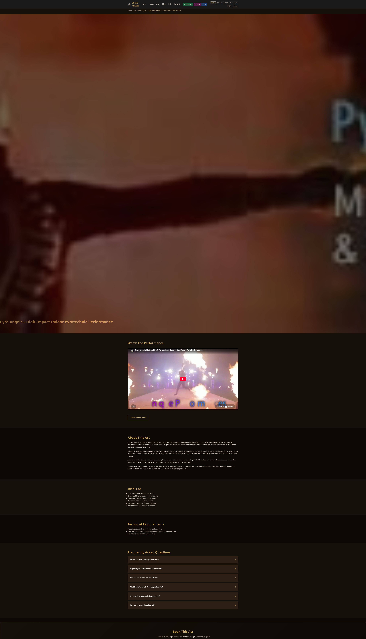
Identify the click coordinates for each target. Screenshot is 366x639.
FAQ (169, 4)
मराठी (226, 3)
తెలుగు (231, 3)
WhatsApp (189, 4)
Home (144, 4)
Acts (157, 4)
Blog (164, 4)
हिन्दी (218, 3)
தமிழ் (236, 3)
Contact (177, 4)
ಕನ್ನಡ (229, 6)
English (213, 3)
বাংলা (222, 3)
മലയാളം (235, 6)
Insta (198, 4)
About (151, 4)
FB (205, 4)
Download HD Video (138, 417)
